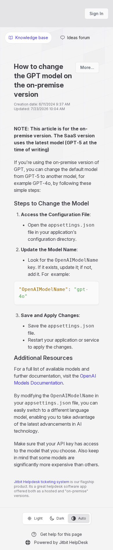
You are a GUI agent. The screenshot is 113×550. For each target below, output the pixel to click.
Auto (82, 518)
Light (38, 518)
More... (87, 67)
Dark (60, 518)
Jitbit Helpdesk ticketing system (41, 482)
